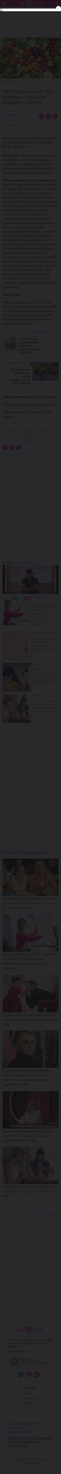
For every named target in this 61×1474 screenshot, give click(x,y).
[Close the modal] (58, 8)
